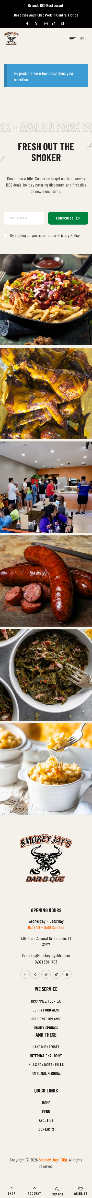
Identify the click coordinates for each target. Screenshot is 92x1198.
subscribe (65, 218)
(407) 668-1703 (46, 962)
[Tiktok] (56, 974)
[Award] (67, 974)
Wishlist (80, 1193)
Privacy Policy (68, 235)
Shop (11, 1193)
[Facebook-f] (25, 974)
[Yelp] (35, 974)
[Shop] (11, 1189)
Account (34, 1193)
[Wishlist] (80, 1189)
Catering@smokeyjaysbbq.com (46, 955)
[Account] (34, 1189)
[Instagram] (46, 974)
